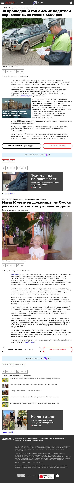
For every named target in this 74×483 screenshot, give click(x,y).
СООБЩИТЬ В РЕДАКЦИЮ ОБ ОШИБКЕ (33, 440)
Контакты (18, 440)
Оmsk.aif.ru (15, 274)
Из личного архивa (20, 261)
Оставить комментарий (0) (58, 146)
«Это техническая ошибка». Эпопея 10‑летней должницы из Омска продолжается (34, 397)
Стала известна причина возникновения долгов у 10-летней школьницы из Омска (34, 403)
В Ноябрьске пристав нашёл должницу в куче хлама (26, 390)
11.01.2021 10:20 (6, 8)
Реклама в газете (33, 438)
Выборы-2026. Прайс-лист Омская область (52, 438)
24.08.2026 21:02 (6, 199)
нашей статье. (29, 342)
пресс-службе (26, 96)
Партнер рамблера (31, 475)
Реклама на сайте (20, 438)
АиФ (16, 66)
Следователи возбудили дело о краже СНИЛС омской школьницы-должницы (33, 384)
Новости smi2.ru (8, 194)
